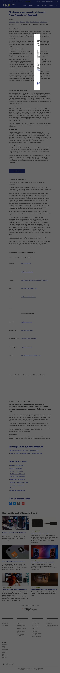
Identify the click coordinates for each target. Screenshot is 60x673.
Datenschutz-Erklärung (39, 70)
